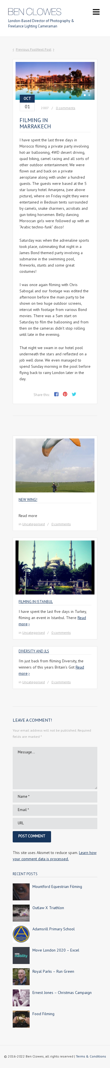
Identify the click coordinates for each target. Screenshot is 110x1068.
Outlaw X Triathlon (48, 907)
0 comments (65, 108)
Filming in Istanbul (36, 601)
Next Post (44, 49)
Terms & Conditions (91, 1056)
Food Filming (43, 1013)
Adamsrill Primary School (53, 928)
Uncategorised (33, 524)
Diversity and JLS (34, 651)
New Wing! (28, 499)
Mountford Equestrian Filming (57, 886)
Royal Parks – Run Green (53, 971)
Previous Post (26, 49)
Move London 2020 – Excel (55, 950)
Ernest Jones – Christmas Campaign (62, 992)
